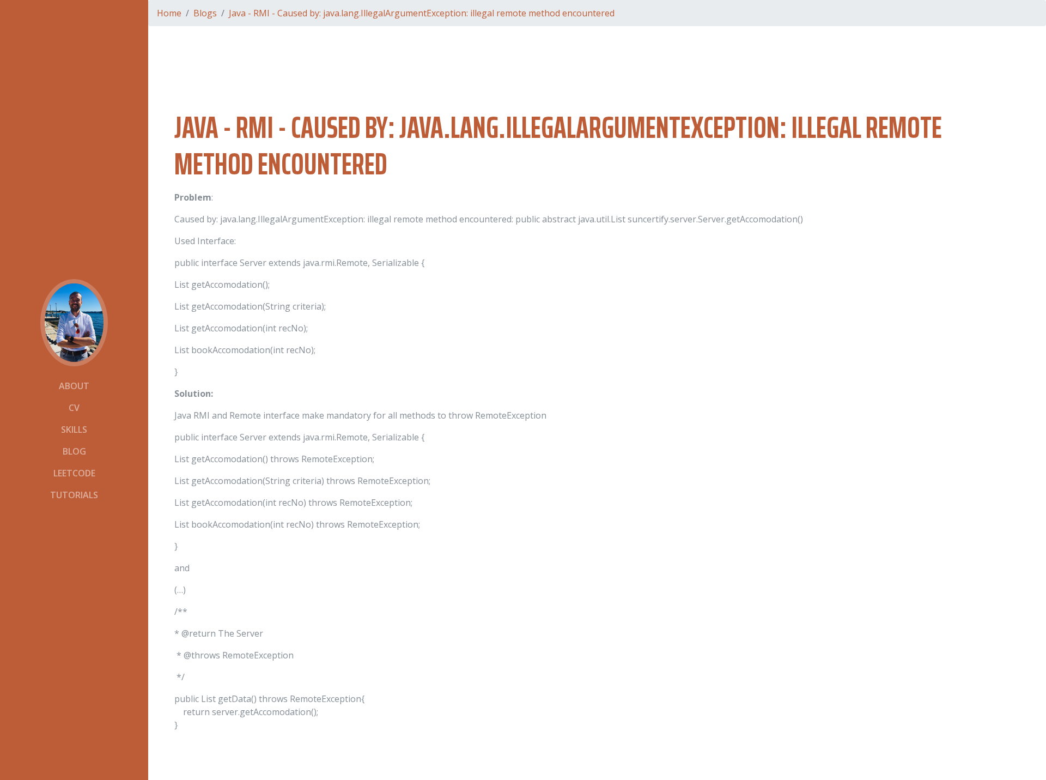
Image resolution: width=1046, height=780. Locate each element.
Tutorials (74, 495)
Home (169, 13)
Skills (74, 430)
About (74, 386)
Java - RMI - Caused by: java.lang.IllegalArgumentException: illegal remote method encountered (422, 13)
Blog (74, 451)
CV (74, 408)
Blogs (205, 13)
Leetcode (74, 473)
